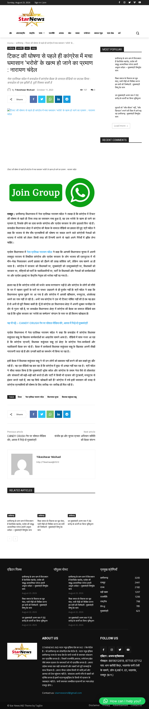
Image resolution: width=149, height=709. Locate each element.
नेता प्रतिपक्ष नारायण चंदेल (39, 252)
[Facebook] (119, 3)
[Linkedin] (58, 99)
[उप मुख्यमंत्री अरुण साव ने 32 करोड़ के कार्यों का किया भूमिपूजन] (81, 507)
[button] (137, 33)
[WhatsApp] (50, 99)
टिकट (20, 397)
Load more (120, 125)
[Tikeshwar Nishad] (9, 90)
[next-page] (15, 538)
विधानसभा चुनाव (52, 397)
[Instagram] (124, 3)
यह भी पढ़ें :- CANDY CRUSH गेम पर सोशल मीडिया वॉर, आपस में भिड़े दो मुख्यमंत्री (47, 323)
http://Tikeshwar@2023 (47, 462)
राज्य (27, 48)
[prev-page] (9, 538)
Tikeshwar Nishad (25, 89)
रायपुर (34, 48)
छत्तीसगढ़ (19, 43)
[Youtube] (140, 3)
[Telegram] (67, 99)
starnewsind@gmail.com (68, 692)
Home (10, 43)
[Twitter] (130, 3)
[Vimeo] (134, 3)
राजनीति (20, 48)
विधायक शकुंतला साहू (69, 397)
